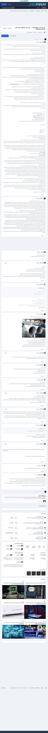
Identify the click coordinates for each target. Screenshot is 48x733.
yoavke (12, 517)
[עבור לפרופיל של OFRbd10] (45, 538)
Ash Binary (41, 198)
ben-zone (40, 32)
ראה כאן (41, 229)
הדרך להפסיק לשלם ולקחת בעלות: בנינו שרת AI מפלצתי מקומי (33, 522)
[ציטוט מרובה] (45, 195)
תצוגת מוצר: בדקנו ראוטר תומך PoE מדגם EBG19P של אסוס (14, 602)
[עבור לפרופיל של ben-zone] (44, 32)
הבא (36, 39)
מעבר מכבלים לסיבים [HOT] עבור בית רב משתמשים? (34, 528)
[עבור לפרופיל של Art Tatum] (45, 314)
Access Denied (40, 474)
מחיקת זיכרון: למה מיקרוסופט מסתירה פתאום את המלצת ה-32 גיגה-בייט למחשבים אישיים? (35, 603)
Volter (42, 251)
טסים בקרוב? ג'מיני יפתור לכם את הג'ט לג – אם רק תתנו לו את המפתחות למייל (14, 623)
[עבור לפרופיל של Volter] (45, 252)
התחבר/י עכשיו (17, 497)
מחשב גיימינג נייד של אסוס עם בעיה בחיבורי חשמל (35, 517)
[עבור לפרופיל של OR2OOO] (45, 284)
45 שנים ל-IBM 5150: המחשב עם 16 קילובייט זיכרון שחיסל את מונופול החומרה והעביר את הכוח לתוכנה (14, 583)
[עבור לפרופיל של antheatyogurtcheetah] (45, 533)
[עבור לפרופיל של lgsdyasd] (45, 528)
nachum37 (8, 548)
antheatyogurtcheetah (39, 534)
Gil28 (42, 379)
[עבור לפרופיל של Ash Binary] (45, 198)
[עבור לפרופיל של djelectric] (45, 522)
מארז (43, 397)
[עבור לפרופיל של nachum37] (11, 549)
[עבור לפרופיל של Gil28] (45, 380)
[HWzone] (24, 1)
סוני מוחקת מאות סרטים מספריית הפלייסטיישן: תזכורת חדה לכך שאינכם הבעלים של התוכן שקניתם (35, 623)
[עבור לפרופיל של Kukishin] (45, 517)
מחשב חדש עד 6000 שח (39, 538)
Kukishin (42, 518)
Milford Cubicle (11, 527)
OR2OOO (41, 284)
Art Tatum (41, 313)
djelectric (42, 523)
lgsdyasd (42, 529)
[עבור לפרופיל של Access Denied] (45, 475)
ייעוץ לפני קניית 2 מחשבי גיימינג (38, 533)
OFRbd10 (41, 539)
